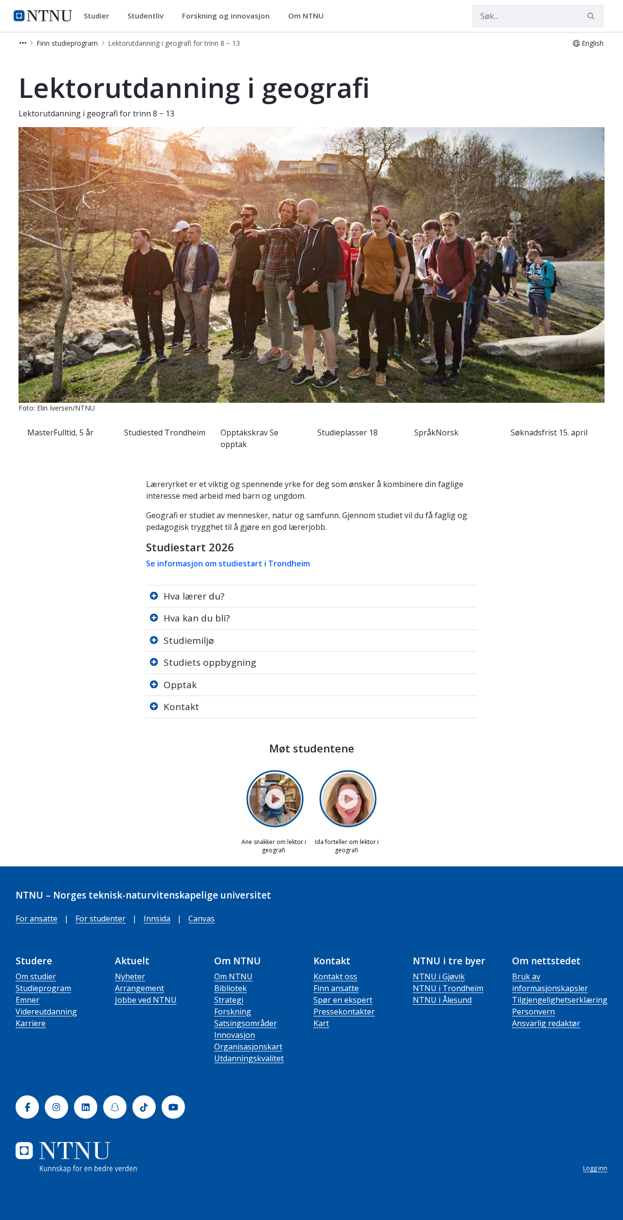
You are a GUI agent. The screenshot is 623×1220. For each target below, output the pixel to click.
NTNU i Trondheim (448, 988)
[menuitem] (100, 16)
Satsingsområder (245, 1023)
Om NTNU (233, 976)
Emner (27, 1000)
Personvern (533, 1011)
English (593, 43)
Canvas (201, 918)
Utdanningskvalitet (249, 1058)
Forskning (232, 1011)
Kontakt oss (335, 976)
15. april (573, 432)
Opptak (180, 684)
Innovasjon (234, 1035)
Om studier (36, 976)
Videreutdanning (46, 1011)
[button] (22, 43)
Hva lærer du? (194, 596)
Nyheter (130, 976)
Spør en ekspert (342, 1000)
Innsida (157, 918)
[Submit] (592, 16)
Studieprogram (43, 988)
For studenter (100, 918)
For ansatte (36, 918)
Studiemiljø (189, 640)
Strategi (228, 1000)
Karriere (31, 1023)
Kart (321, 1023)
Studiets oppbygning (210, 662)
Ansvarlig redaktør (546, 1023)
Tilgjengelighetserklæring (559, 1000)
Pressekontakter (344, 1011)
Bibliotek (230, 988)
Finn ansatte (336, 988)
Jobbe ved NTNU (146, 1000)
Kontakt (181, 706)
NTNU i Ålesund (442, 1000)
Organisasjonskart (248, 1046)
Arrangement (139, 988)
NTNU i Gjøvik (439, 976)
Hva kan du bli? (197, 618)
